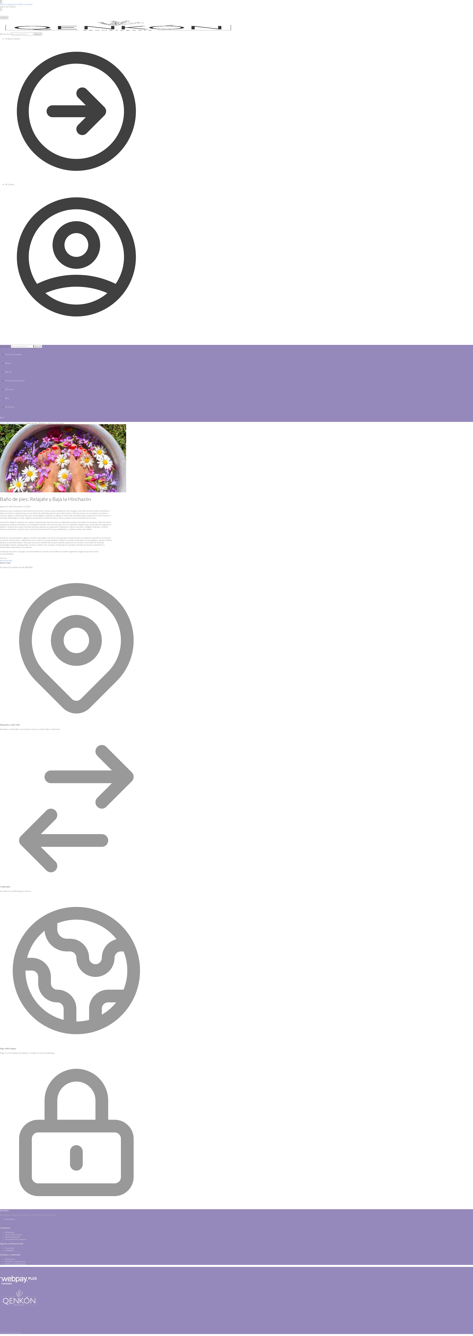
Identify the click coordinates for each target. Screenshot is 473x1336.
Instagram (9, 1250)
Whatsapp (9, 1232)
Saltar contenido (25, 4)
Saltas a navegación (8, 4)
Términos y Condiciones (15, 1261)
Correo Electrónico (13, 1234)
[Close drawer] (1, 9)
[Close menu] (1, 1)
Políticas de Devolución (15, 1264)
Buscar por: (5, 34)
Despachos (10, 1259)
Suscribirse (10, 1219)
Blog (8, 423)
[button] (2, 335)
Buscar (38, 34)
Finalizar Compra (12, 38)
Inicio (2, 423)
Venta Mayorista (12, 1237)
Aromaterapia (18, 423)
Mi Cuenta (9, 184)
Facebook (9, 1248)
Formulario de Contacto (15, 1239)
